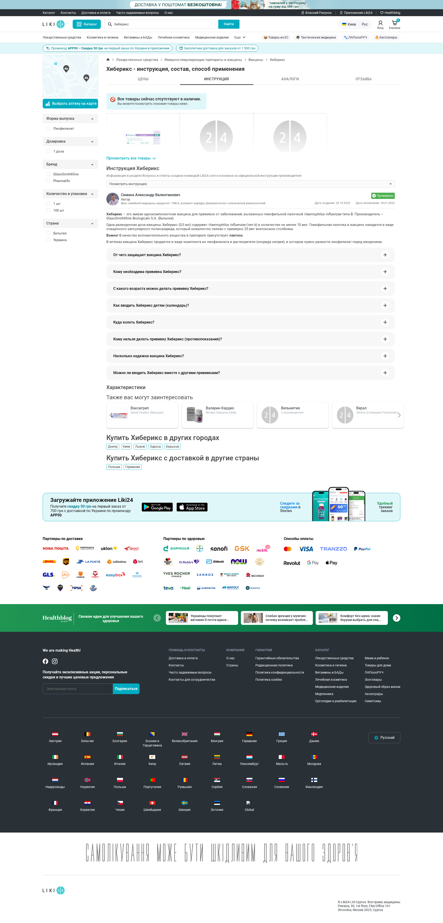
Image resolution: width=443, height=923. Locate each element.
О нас (169, 13)
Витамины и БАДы (138, 37)
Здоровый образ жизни (382, 687)
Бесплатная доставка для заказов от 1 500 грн (219, 48)
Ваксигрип (140, 408)
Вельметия (290, 408)
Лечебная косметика (174, 37)
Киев (126, 446)
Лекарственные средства (62, 37)
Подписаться (126, 688)
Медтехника (324, 694)
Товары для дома (378, 665)
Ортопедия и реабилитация (335, 701)
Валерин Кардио (220, 408)
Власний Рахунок (318, 13)
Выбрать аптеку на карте (74, 103)
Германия (132, 467)
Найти (229, 24)
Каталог (49, 13)
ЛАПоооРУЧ (374, 672)
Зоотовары (373, 679)
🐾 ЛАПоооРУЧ (355, 37)
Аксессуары (374, 694)
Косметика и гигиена (102, 37)
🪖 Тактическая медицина (316, 37)
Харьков (172, 446)
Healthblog (392, 13)
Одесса (155, 446)
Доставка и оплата (96, 13)
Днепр (113, 446)
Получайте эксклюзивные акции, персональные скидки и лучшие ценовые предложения (85, 674)
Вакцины (255, 60)
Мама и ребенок (377, 658)
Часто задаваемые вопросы (137, 13)
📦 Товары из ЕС (275, 37)
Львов (140, 446)
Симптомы (373, 701)
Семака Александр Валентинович (150, 195)
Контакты (68, 13)
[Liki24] (54, 890)
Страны (232, 665)
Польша (114, 467)
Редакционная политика (274, 665)
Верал (361, 408)
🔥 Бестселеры (386, 37)
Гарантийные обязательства (277, 658)
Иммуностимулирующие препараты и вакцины (203, 60)
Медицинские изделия (212, 37)
